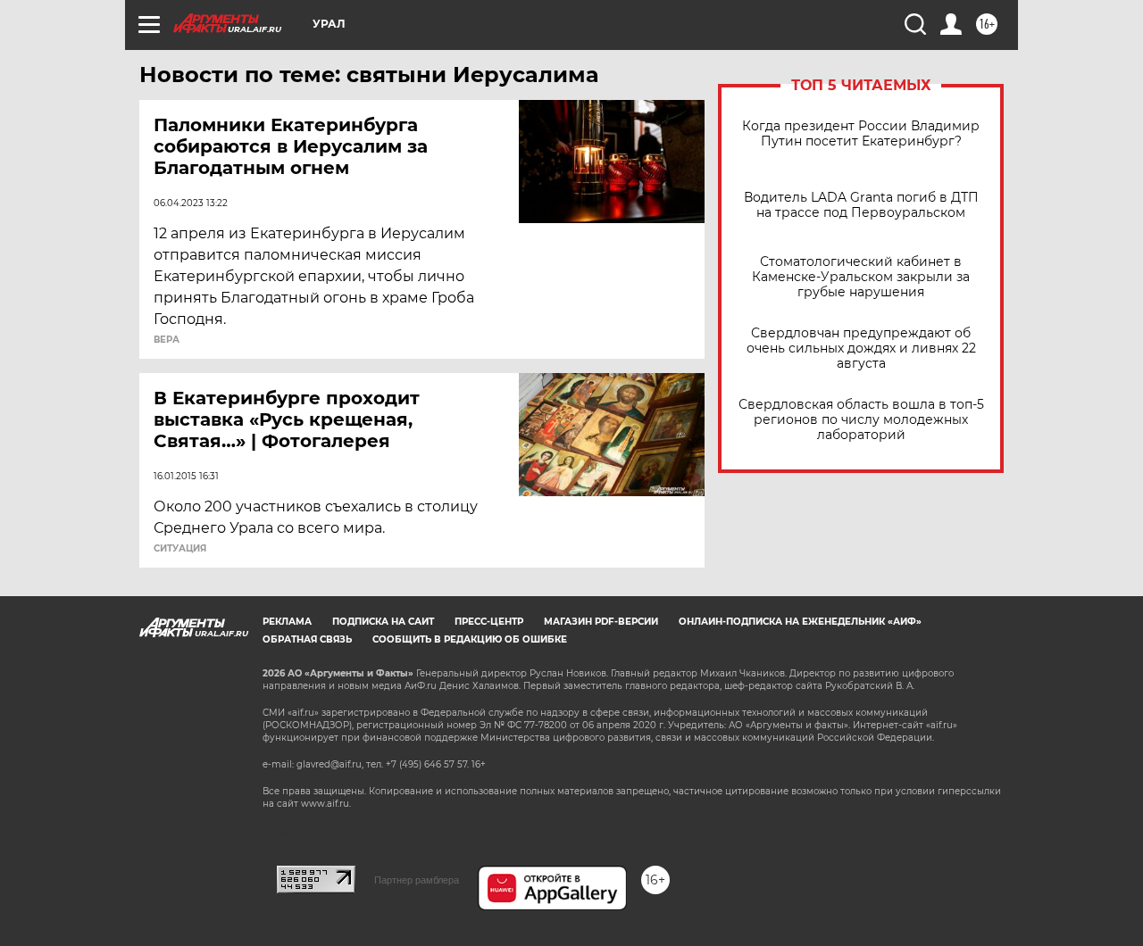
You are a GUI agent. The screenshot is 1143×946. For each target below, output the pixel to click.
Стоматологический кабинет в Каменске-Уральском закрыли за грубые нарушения (861, 277)
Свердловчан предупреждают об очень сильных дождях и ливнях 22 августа (861, 348)
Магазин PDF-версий (601, 621)
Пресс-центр (489, 621)
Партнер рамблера (416, 880)
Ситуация (180, 548)
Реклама (287, 621)
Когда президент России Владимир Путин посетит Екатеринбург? (861, 134)
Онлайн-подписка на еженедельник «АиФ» (800, 621)
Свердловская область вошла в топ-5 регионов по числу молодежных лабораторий (861, 420)
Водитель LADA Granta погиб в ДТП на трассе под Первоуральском (861, 205)
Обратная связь (307, 639)
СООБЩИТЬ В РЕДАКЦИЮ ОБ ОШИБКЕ (469, 639)
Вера (166, 340)
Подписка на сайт (383, 621)
